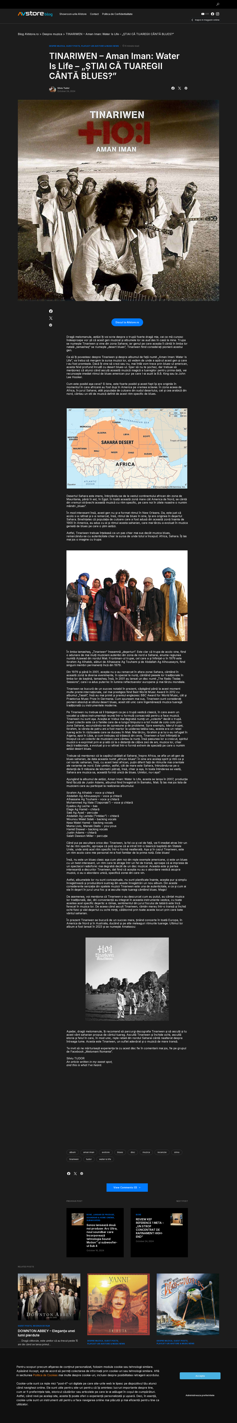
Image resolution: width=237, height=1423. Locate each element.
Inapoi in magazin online (207, 20)
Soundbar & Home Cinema (100, 1217)
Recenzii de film (41, 1326)
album (72, 1152)
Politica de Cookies (45, 1375)
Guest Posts (73, 46)
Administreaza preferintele (200, 1395)
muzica (146, 1152)
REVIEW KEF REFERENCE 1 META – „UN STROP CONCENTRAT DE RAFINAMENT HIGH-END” (150, 1228)
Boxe (89, 1214)
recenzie (162, 1152)
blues (120, 1152)
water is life (105, 1159)
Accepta (200, 1375)
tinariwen (74, 1159)
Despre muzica (57, 46)
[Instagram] (217, 13)
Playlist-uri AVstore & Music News (100, 46)
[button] (217, 4)
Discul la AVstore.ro (127, 322)
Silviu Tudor (63, 88)
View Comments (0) (125, 1187)
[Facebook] (212, 13)
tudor (89, 1159)
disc (133, 1152)
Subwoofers (93, 1220)
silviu (176, 1152)
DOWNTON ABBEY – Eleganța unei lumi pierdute (46, 1333)
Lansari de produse (103, 1214)
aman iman (88, 1152)
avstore (106, 1152)
